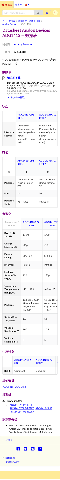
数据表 (8, 4)
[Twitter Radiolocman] (26, 448)
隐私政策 (10, 457)
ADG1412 (20, 386)
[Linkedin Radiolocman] (41, 448)
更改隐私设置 (13, 461)
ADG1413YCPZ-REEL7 (22, 408)
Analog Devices (23, 44)
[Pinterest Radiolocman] (33, 448)
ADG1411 (8, 386)
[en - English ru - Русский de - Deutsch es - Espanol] (27, 4)
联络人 (9, 440)
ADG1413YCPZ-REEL (21, 404)
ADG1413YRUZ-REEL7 (22, 411)
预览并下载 (13, 77)
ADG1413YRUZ (44, 408)
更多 (19, 3)
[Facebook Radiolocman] (19, 448)
